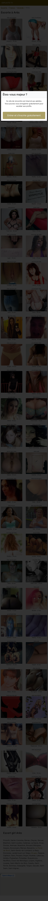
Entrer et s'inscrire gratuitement (24, 115)
